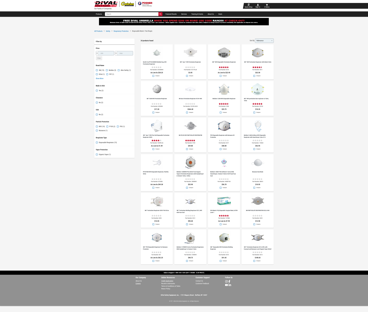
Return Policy (165, 289)
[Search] (160, 14)
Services (184, 14)
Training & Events (197, 14)
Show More (99, 78)
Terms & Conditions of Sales (170, 286)
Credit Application (167, 281)
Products (99, 14)
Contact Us (199, 281)
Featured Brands (171, 14)
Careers (138, 283)
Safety (108, 31)
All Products (98, 31)
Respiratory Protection (121, 31)
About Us (211, 14)
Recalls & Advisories (168, 283)
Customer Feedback (202, 283)
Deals (220, 14)
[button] (184, 297)
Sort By (252, 40)
